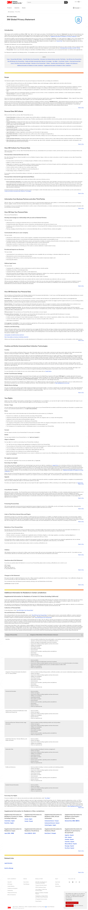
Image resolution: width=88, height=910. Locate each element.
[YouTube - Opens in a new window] (73, 882)
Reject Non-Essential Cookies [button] (72, 902)
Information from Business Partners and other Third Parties (53, 59)
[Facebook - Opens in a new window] (76, 882)
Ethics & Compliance (12, 894)
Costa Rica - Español (69, 841)
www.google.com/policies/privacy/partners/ (14, 334)
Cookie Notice (69, 899)
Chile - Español (68, 837)
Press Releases (26, 884)
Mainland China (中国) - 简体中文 (72, 820)
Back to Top (81, 107)
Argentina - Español (69, 835)
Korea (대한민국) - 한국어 (30, 833)
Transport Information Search (41, 885)
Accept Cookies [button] (69, 905)
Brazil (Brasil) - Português (50, 833)
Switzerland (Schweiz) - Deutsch (52, 823)
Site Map (57, 884)
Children (48, 63)
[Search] (66, 2)
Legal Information (8, 863)
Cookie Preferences (50, 906)
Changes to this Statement (71, 63)
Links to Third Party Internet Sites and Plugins (20, 63)
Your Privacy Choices (41, 906)
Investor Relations (11, 886)
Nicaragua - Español (69, 846)
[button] (78, 906)
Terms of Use (59, 41)
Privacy (16, 906)
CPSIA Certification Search (40, 887)
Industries (16, 7)
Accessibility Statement (32, 906)
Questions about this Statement (58, 63)
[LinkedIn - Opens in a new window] (69, 882)
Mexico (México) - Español (71, 843)
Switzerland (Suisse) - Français (52, 820)
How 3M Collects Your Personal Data (31, 59)
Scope (8, 59)
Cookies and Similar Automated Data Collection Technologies (38, 61)
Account (77, 8)
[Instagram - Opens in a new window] (79, 882)
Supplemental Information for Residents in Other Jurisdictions (57, 65)
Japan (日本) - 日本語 (9, 833)
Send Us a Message (8, 868)
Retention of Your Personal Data (38, 63)
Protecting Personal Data (75, 61)
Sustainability (10, 890)
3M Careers (10, 884)
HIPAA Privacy (21, 906)
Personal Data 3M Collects (16, 59)
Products (9, 7)
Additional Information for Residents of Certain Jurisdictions (64, 36)
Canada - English (28, 819)
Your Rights (55, 61)
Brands (23, 7)
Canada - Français (29, 821)
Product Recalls (38, 901)
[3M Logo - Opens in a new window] (14, 2)
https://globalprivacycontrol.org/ (62, 383)
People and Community (12, 892)
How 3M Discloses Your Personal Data (16, 61)
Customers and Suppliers (12, 888)
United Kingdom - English (50, 825)
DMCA (26, 906)
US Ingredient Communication (41, 899)
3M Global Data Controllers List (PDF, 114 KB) (70, 48)
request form (55, 465)
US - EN (76, 1)
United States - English (9, 820)
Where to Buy (58, 886)
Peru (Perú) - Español (69, 848)
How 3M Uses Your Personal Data (74, 59)
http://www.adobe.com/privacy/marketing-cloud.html (16, 337)
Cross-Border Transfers (64, 61)
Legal (14, 906)
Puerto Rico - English (9, 823)
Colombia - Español (69, 839)
